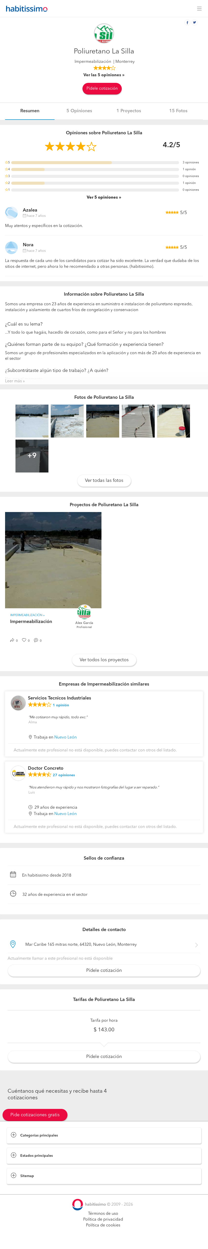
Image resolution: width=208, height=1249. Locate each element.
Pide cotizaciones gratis (35, 1115)
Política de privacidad (103, 1220)
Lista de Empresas (23, 1189)
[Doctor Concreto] (18, 773)
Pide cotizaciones (104, 1240)
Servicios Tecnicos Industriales (59, 698)
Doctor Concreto (45, 768)
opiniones (64, 775)
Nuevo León (65, 737)
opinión (61, 705)
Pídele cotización (102, 89)
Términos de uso (103, 1214)
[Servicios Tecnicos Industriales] (18, 703)
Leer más (13, 381)
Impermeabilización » (27, 615)
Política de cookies (103, 1225)
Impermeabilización (93, 62)
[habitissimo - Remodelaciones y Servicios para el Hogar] (25, 8)
